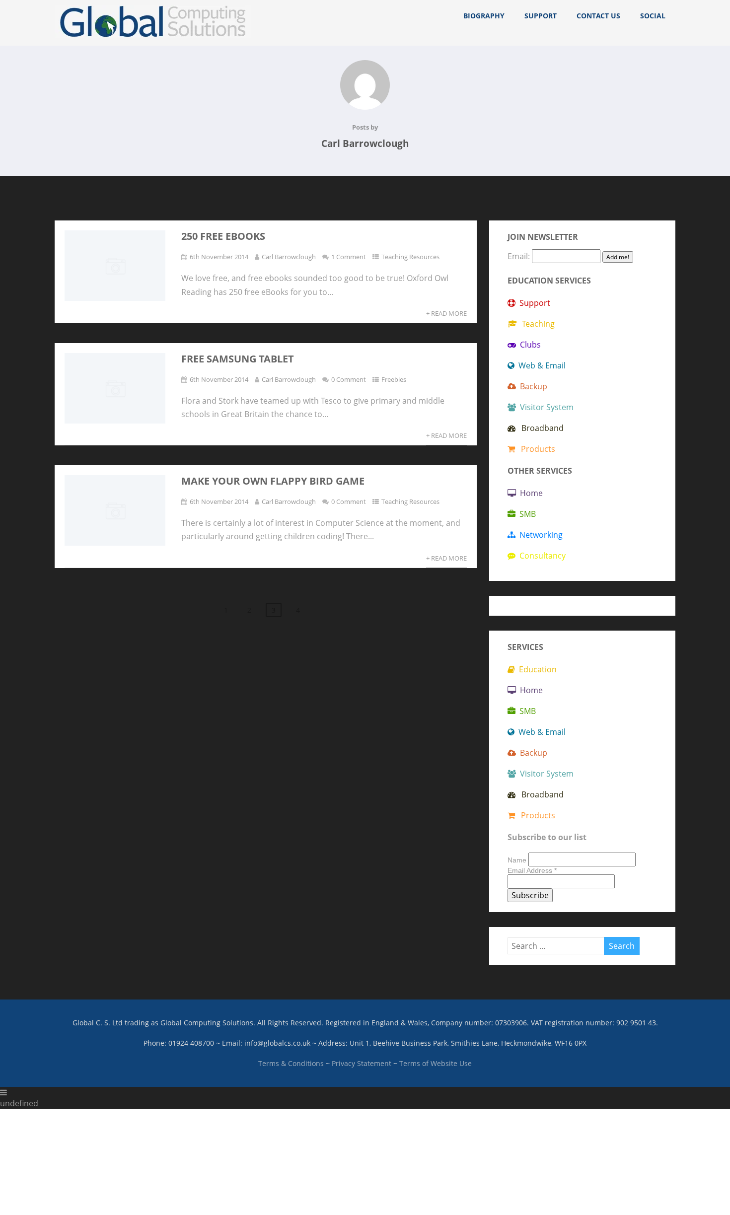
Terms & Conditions (291, 1063)
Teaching (536, 323)
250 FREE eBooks (223, 236)
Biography (484, 15)
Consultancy (540, 555)
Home (529, 493)
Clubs (528, 344)
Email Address (532, 870)
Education (536, 669)
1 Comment (348, 256)
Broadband (539, 428)
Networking (539, 534)
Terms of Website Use (435, 1063)
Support (540, 15)
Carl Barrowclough (289, 256)
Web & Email (540, 365)
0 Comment (348, 379)
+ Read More (446, 313)
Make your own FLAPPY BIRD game (273, 481)
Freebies (393, 379)
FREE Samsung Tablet (237, 358)
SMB (525, 513)
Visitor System (545, 407)
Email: (520, 256)
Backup (531, 386)
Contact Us (598, 15)
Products (535, 448)
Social (652, 15)
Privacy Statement (361, 1063)
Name (518, 860)
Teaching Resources (410, 256)
